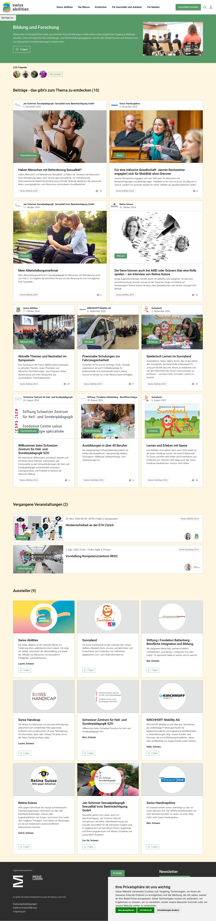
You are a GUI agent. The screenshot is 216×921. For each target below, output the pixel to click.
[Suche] (205, 7)
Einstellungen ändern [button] (168, 910)
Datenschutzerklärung (25, 907)
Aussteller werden (188, 7)
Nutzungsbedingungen (25, 903)
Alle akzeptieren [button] (126, 910)
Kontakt (117, 873)
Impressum (19, 911)
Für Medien (153, 7)
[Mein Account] (211, 7)
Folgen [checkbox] (26, 670)
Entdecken (101, 7)
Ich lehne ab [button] (146, 910)
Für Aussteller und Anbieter (127, 7)
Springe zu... (8, 17)
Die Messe (84, 7)
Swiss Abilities (65, 7)
